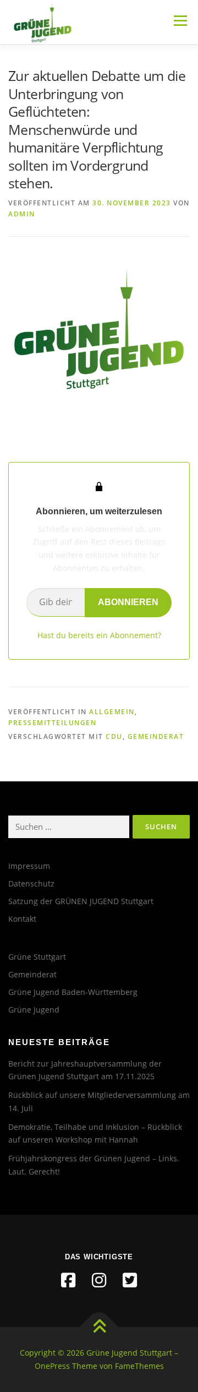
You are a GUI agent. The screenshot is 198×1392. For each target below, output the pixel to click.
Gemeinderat (156, 736)
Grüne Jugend (33, 1009)
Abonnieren (128, 602)
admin (21, 214)
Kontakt (22, 919)
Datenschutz (31, 883)
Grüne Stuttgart (37, 956)
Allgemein (112, 711)
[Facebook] (68, 1280)
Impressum (29, 866)
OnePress (52, 1366)
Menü (179, 20)
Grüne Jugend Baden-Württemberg (73, 992)
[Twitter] (130, 1280)
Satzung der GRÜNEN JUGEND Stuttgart (80, 901)
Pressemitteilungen (52, 722)
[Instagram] (99, 1280)
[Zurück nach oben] (99, 1327)
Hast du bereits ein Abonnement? (99, 635)
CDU (114, 736)
